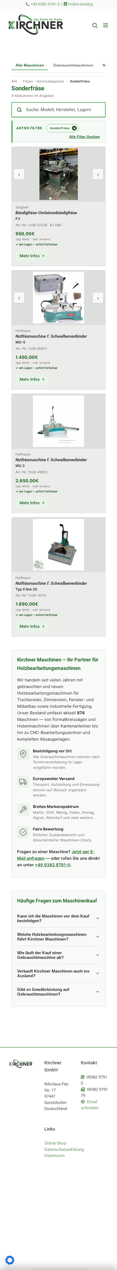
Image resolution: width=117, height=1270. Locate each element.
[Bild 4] (60, 198)
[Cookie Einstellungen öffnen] (9, 1263)
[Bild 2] (54, 198)
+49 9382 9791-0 (45, 4)
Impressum (54, 1155)
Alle (14, 81)
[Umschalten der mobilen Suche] (95, 25)
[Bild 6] (67, 198)
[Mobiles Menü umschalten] (106, 25)
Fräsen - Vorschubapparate (43, 81)
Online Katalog (80, 4)
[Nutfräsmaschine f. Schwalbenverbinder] (58, 329)
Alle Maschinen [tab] (30, 65)
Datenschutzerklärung (58, 1149)
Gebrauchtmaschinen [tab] (73, 65)
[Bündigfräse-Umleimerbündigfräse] (58, 206)
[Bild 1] (50, 198)
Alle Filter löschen (84, 137)
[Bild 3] (57, 198)
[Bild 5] (63, 198)
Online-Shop (55, 1143)
